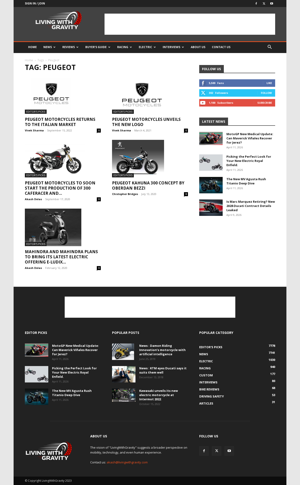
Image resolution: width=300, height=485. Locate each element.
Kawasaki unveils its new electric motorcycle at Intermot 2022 (158, 395)
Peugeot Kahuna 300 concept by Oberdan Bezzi (148, 185)
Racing (122, 47)
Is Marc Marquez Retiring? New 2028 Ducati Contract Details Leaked (250, 205)
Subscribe (264, 102)
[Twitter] (263, 3)
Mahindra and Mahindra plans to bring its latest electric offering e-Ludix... (61, 257)
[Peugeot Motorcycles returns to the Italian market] (63, 95)
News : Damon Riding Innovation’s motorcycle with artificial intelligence (162, 350)
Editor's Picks (35, 111)
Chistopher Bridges (125, 194)
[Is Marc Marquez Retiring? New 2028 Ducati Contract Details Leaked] (211, 207)
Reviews (68, 47)
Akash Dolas (33, 199)
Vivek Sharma (34, 130)
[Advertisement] (190, 24)
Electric (145, 47)
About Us (198, 47)
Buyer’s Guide (96, 47)
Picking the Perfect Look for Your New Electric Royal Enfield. (248, 160)
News (47, 47)
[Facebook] (256, 3)
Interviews (171, 47)
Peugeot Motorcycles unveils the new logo (146, 122)
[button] (269, 47)
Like (269, 83)
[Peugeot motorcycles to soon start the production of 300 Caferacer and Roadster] (63, 158)
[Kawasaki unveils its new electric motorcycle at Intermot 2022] (123, 395)
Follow (266, 93)
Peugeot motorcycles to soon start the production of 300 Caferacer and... (60, 188)
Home (32, 47)
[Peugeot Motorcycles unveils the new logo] (150, 95)
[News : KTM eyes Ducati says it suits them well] (123, 374)
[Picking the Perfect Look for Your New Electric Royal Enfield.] (211, 162)
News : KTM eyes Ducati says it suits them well (163, 370)
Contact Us (221, 47)
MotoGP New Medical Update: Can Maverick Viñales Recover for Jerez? (249, 138)
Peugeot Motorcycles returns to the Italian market (60, 122)
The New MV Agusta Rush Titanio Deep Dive (246, 181)
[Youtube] (271, 3)
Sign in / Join (35, 3)
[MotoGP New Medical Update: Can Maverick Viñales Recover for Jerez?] (211, 138)
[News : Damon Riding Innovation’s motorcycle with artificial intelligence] (123, 352)
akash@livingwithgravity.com (127, 462)
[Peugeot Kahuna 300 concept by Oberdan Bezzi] (150, 158)
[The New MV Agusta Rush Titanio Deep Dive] (211, 185)
